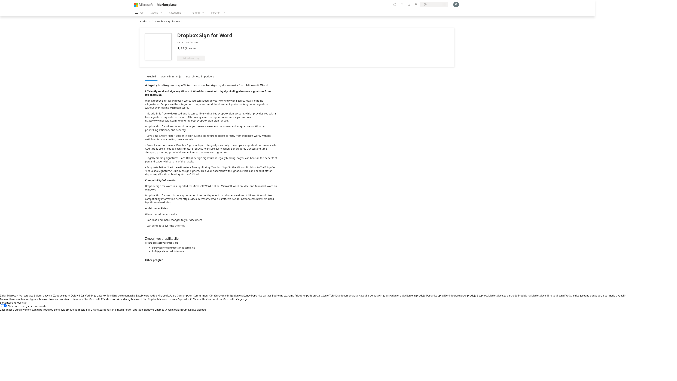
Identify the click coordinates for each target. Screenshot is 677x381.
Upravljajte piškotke (194, 309)
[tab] (152, 76)
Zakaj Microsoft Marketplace (16, 295)
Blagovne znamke (154, 309)
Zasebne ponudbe (146, 295)
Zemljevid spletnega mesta (69, 309)
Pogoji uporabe (134, 309)
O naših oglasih (174, 309)
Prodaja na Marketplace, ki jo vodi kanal (541, 295)
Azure (67, 299)
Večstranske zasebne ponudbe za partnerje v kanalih (595, 295)
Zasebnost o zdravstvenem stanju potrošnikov (26, 309)
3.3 (182, 48)
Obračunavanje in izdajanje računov (230, 295)
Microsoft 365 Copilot (144, 299)
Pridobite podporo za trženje (312, 295)
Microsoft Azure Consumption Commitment (183, 295)
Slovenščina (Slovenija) (13, 302)
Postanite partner (261, 295)
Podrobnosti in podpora (200, 76)
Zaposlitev (183, 299)
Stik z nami (92, 309)
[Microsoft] (143, 5)
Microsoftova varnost (51, 299)
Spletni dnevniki (43, 295)
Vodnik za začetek (95, 295)
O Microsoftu (197, 299)
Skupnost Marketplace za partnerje (497, 295)
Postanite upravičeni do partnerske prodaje (451, 295)
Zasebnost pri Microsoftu (220, 299)
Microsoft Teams (167, 299)
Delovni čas (77, 295)
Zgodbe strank (61, 295)
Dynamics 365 (80, 299)
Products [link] (144, 21)
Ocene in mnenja (171, 76)
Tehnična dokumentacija (121, 295)
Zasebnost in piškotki (111, 309)
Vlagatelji (241, 299)
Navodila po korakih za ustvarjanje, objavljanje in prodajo (392, 295)
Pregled (151, 76)
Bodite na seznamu (283, 295)
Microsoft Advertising (117, 299)
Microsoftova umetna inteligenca (19, 299)
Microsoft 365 (97, 299)
